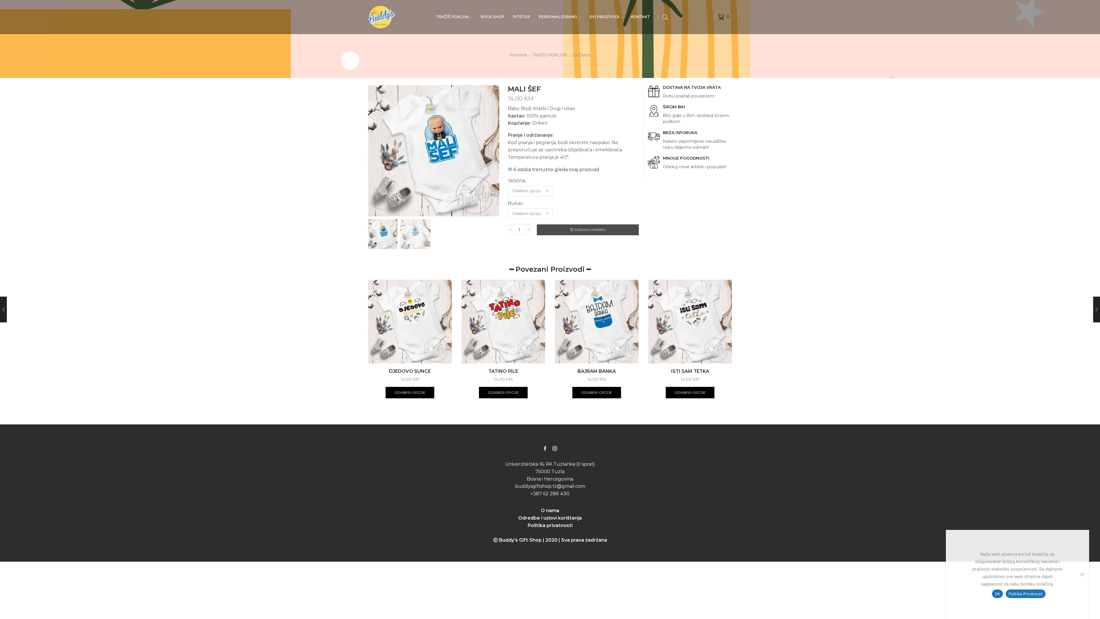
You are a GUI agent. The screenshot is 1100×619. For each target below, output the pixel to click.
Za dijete (581, 55)
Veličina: (517, 180)
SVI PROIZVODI (604, 17)
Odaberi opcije (409, 392)
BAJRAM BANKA (597, 371)
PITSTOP (521, 17)
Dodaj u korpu (590, 230)
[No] (1082, 574)
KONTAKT (640, 17)
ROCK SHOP (492, 17)
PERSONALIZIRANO (558, 17)
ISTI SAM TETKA (690, 371)
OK (997, 593)
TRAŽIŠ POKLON (452, 17)
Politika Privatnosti (1026, 593)
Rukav (515, 203)
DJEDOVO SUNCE (410, 371)
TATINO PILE (503, 371)
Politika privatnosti (550, 525)
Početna (518, 55)
